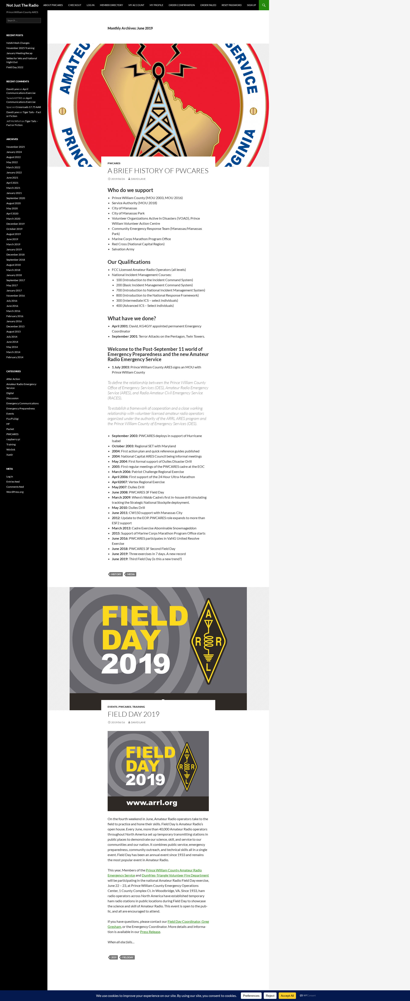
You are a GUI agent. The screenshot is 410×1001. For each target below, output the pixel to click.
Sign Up (251, 5)
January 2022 (14, 172)
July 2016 (11, 300)
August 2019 (13, 234)
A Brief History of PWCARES (158, 170)
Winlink (10, 449)
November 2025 (15, 146)
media (131, 574)
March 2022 (13, 167)
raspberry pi (13, 439)
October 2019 (14, 228)
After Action (13, 379)
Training (138, 706)
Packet (10, 429)
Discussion (12, 398)
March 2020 (13, 218)
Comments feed (15, 486)
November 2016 (15, 295)
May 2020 (12, 208)
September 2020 (15, 198)
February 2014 (14, 357)
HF (8, 423)
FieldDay (127, 957)
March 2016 (13, 311)
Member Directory (111, 5)
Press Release (150, 932)
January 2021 (14, 193)
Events (112, 706)
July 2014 (11, 336)
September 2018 (15, 259)
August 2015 (13, 331)
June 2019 (12, 239)
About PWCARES (53, 5)
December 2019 (15, 223)
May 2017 (12, 285)
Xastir (9, 454)
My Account (136, 5)
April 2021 (12, 182)
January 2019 (14, 249)
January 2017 (14, 290)
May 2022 (12, 162)
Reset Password (232, 5)
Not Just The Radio (22, 5)
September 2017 (15, 280)
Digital (10, 393)
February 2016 (14, 316)
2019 (113, 957)
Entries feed (13, 481)
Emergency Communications (22, 403)
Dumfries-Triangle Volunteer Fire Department (175, 875)
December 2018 (15, 254)
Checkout (74, 5)
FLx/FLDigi (12, 418)
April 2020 (12, 213)
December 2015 (15, 326)
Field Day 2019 (134, 714)
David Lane (138, 178)
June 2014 (12, 341)
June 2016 (12, 305)
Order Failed (208, 5)
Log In (90, 5)
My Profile (156, 5)
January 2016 (14, 321)
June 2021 (12, 177)
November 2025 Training (20, 48)
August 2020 (13, 203)
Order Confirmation (182, 5)
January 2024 (14, 152)
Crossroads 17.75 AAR (28, 107)
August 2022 (13, 157)
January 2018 (14, 275)
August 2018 (13, 264)
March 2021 (13, 187)
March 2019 (13, 244)
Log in (9, 476)
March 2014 (13, 352)
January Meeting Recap (19, 53)
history (116, 574)
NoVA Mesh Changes (17, 42)
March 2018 (13, 270)
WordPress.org (14, 491)
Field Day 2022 (14, 67)
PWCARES (114, 163)
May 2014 (12, 346)
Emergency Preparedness (20, 408)
